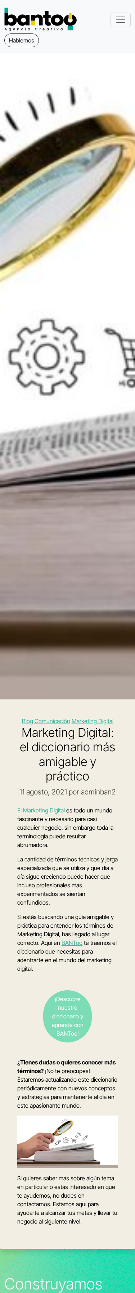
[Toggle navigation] (121, 20)
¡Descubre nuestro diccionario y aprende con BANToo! (68, 1016)
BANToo (72, 942)
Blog (27, 721)
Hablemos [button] (21, 40)
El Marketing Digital (41, 810)
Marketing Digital (92, 721)
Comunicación (52, 721)
